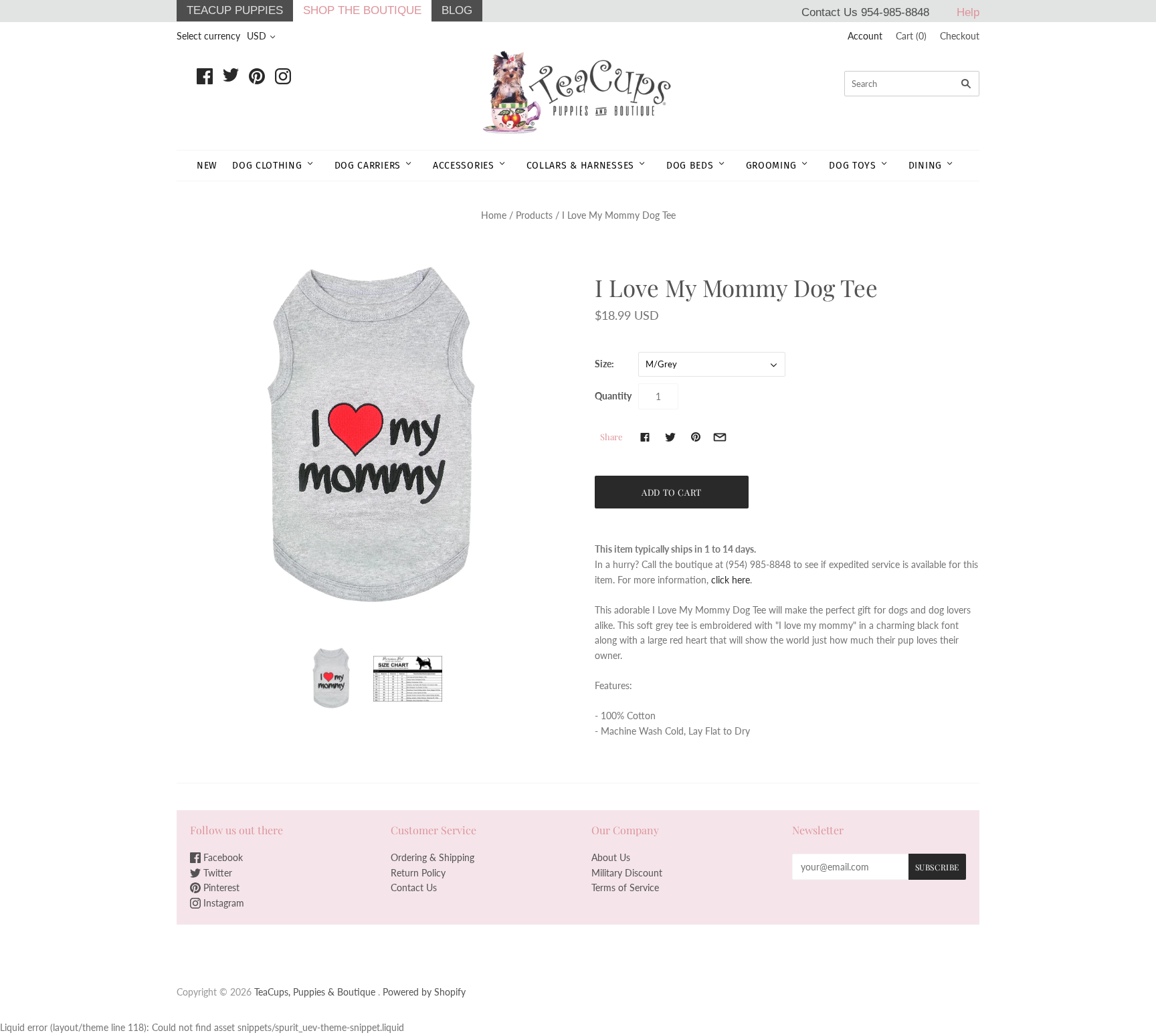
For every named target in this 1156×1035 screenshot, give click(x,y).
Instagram (222, 903)
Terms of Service (625, 887)
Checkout (959, 35)
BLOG (457, 10)
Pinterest (220, 887)
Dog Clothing (267, 165)
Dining (925, 165)
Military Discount (626, 872)
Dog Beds (690, 165)
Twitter (216, 872)
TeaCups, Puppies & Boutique (314, 992)
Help (968, 12)
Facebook (222, 857)
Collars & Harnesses (580, 165)
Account (865, 35)
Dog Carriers (367, 165)
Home (493, 215)
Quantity (613, 395)
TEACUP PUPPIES (235, 10)
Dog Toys (852, 165)
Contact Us (414, 887)
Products (534, 215)
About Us (610, 857)
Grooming (771, 165)
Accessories (463, 165)
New (207, 165)
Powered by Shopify (424, 992)
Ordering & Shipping (432, 857)
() (911, 35)
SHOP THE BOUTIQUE (362, 10)
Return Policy (418, 872)
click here (730, 579)
